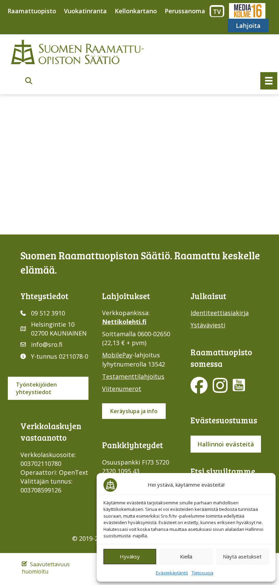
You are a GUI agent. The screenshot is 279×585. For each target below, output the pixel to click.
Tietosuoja (202, 573)
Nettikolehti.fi (124, 322)
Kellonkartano (136, 11)
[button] (28, 81)
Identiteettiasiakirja (220, 313)
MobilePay (117, 355)
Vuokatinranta (85, 11)
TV (217, 11)
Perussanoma (185, 11)
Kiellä (186, 556)
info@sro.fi (47, 344)
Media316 (246, 11)
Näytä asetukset (242, 556)
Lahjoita (248, 25)
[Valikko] (268, 80)
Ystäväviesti (208, 325)
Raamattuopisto (31, 11)
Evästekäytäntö (172, 573)
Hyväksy (130, 556)
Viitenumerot (121, 389)
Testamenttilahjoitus (133, 376)
